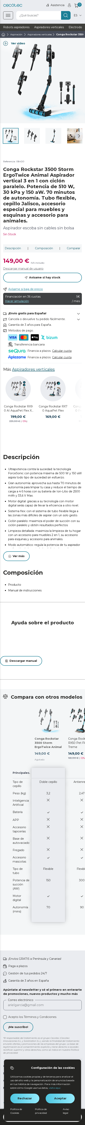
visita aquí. (55, 1087)
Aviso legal (66, 1111)
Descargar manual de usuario (23, 268)
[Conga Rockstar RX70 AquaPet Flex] (53, 388)
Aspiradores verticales (33, 369)
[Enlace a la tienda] (12, 5)
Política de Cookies (16, 1111)
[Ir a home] (3, 34)
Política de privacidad (41, 1111)
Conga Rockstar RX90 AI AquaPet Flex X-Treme (18, 409)
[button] (79, 136)
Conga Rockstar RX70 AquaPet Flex (53, 408)
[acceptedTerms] (5, 1017)
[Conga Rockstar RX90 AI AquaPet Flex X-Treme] (18, 388)
